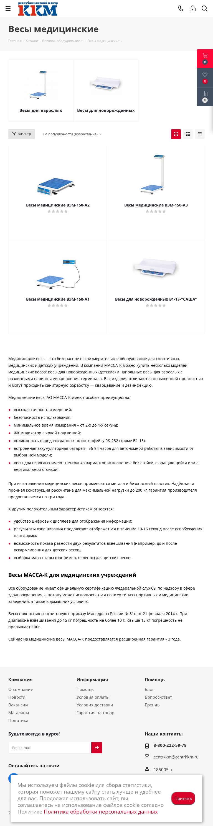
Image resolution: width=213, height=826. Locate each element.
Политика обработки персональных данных (101, 811)
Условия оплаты (93, 697)
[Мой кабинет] (193, 8)
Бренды (153, 705)
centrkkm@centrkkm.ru (176, 757)
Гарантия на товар (95, 712)
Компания (20, 680)
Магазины (18, 712)
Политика (18, 720)
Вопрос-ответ (158, 697)
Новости (17, 697)
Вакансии (18, 705)
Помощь (85, 689)
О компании (21, 689)
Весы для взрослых (40, 110)
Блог (149, 689)
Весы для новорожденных (106, 110)
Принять (183, 798)
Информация (92, 680)
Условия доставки (95, 705)
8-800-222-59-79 (170, 745)
